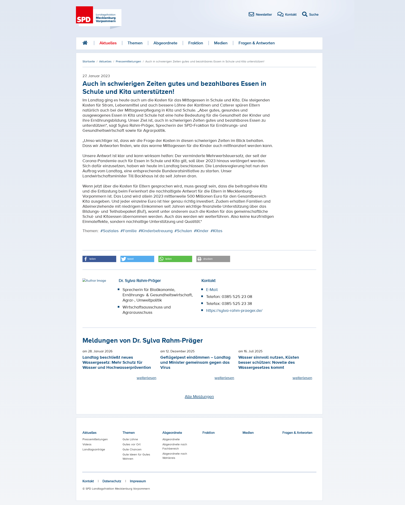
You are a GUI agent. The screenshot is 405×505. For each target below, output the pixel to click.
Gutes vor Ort (131, 444)
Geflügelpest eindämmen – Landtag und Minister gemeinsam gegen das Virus (195, 362)
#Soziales (109, 230)
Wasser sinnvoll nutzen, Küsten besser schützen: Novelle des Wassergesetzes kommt (268, 362)
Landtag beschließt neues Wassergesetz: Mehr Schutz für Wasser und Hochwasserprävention (116, 362)
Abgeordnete (165, 43)
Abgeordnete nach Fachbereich (174, 446)
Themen (135, 43)
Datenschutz (112, 481)
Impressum (138, 481)
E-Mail (212, 289)
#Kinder (201, 230)
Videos (87, 444)
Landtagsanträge (93, 449)
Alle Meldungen (199, 396)
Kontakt (88, 481)
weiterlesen (146, 378)
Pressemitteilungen (95, 439)
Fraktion (195, 43)
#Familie (128, 230)
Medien (221, 43)
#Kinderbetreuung (156, 230)
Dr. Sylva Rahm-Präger (140, 280)
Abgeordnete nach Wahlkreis (174, 455)
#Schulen (183, 230)
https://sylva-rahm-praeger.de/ (234, 310)
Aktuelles (108, 43)
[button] (99, 259)
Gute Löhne (130, 439)
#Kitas (216, 230)
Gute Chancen (132, 449)
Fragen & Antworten (257, 43)
